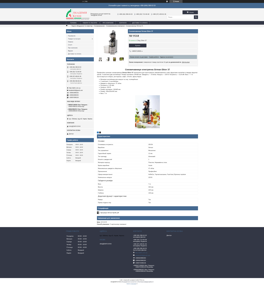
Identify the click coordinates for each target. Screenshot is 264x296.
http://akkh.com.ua (74, 88)
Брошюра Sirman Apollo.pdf (110, 212)
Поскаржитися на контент (129, 282)
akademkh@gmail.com (76, 90)
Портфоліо (71, 36)
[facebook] (98, 133)
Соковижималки (99, 26)
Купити (137, 45)
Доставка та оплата (140, 23)
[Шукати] (196, 17)
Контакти (122, 23)
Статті (70, 45)
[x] (100, 133)
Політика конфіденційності (146, 282)
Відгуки (70, 51)
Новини (70, 42)
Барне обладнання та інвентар (82, 26)
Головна (73, 23)
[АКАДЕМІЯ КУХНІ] (77, 19)
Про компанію (108, 23)
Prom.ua (142, 280)
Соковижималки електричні (115, 26)
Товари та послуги (90, 23)
